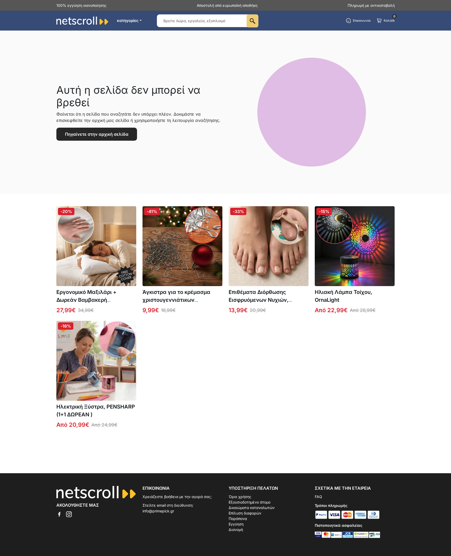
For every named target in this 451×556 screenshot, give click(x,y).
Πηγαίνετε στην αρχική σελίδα (96, 134)
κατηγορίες (128, 20)
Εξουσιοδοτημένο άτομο (249, 502)
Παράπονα (238, 518)
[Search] (252, 20)
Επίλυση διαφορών (245, 513)
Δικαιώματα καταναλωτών (252, 507)
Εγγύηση (236, 524)
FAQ (318, 496)
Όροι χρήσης (240, 496)
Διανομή (236, 529)
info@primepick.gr (158, 511)
